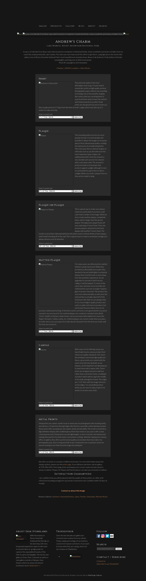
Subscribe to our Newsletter (108, 564)
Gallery (70, 26)
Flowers (83, 496)
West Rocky (85, 68)
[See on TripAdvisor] (112, 536)
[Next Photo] (126, 34)
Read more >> (34, 565)
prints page (67, 464)
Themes (60, 68)
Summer (56, 496)
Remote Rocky (102, 496)
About (91, 26)
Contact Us (101, 561)
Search (103, 26)
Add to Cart (78, 117)
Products (56, 26)
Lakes (77, 496)
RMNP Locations (72, 68)
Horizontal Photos (67, 496)
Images (43, 26)
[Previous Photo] (20, 34)
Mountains (91, 496)
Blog (81, 26)
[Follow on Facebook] (99, 536)
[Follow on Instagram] (103, 536)
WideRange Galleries (95, 575)
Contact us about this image (73, 491)
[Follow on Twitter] (108, 536)
